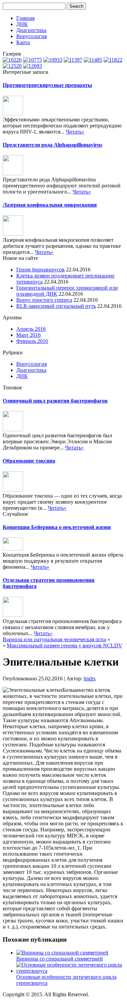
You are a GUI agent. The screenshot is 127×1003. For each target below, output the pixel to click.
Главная (25, 18)
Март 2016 (28, 335)
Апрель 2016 (31, 329)
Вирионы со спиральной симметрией (59, 959)
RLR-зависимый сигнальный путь (56, 306)
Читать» (75, 132)
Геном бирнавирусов (40, 269)
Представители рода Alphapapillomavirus (52, 145)
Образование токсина (29, 461)
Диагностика (31, 30)
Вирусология (31, 36)
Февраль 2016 (32, 341)
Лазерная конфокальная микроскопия (50, 205)
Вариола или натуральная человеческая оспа (54, 639)
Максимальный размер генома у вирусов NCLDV (64, 645)
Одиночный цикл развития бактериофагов (55, 401)
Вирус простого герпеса (44, 300)
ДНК (22, 24)
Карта (23, 42)
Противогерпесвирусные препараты (47, 85)
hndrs (90, 678)
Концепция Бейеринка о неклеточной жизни (57, 527)
